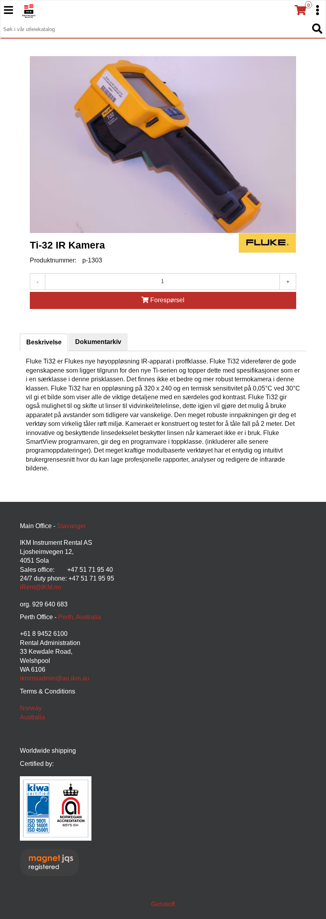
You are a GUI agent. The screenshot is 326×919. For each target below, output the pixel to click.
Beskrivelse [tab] (44, 342)
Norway (31, 708)
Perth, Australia (79, 617)
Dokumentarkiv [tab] (98, 341)
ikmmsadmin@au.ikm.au (54, 678)
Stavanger (71, 526)
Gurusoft (163, 904)
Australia (32, 717)
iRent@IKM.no (40, 587)
